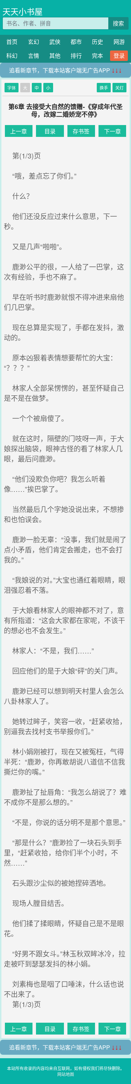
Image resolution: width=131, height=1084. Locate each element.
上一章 (18, 131)
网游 (119, 42)
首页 (11, 42)
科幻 (11, 56)
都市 (76, 42)
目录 (50, 131)
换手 (104, 88)
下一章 (112, 131)
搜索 (118, 23)
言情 (33, 56)
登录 (119, 56)
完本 (97, 56)
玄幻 (33, 42)
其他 (54, 56)
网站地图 (65, 1074)
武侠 (54, 42)
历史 (97, 42)
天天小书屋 (22, 11)
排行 (76, 56)
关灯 (119, 88)
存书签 (81, 131)
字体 (11, 88)
